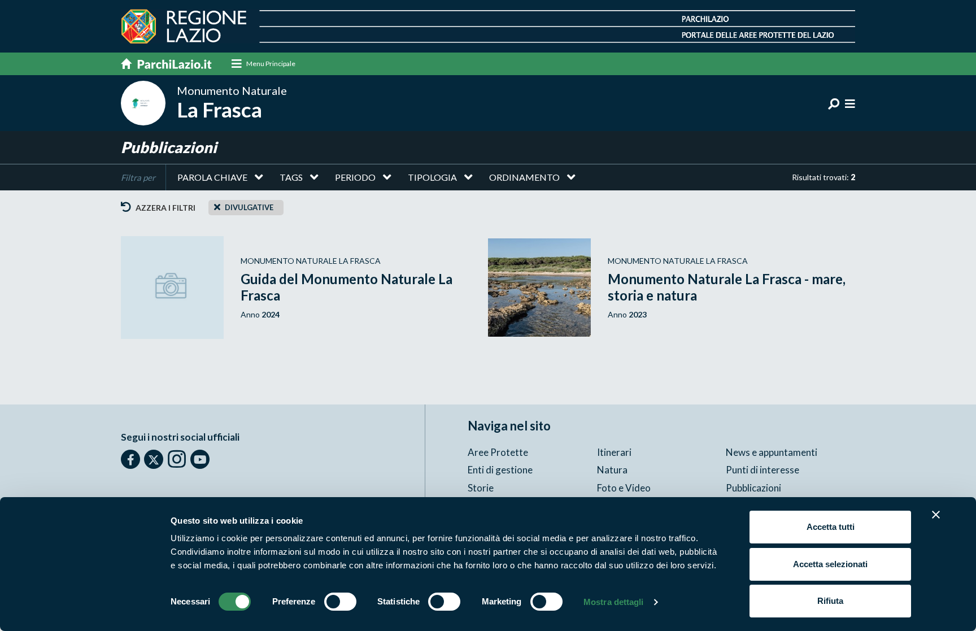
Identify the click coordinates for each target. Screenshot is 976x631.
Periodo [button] (355, 177)
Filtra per (138, 177)
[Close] (217, 206)
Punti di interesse (762, 470)
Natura (612, 470)
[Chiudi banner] (936, 515)
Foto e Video (624, 488)
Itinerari (614, 452)
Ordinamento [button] (524, 177)
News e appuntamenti (771, 452)
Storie (481, 488)
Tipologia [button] (432, 177)
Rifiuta (830, 601)
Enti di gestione (500, 470)
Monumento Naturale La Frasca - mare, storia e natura (727, 287)
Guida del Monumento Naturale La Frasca (346, 287)
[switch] (340, 602)
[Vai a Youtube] (200, 459)
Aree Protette (498, 452)
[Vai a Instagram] (176, 458)
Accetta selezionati (830, 564)
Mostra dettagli (613, 602)
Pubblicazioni (753, 488)
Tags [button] (291, 177)
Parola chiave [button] (212, 177)
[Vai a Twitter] (153, 459)
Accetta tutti (831, 527)
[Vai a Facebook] (130, 459)
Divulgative (249, 207)
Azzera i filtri (164, 207)
